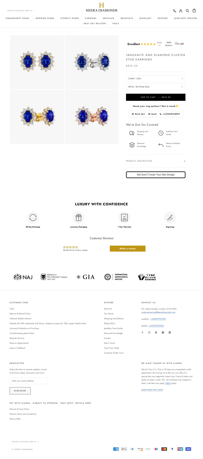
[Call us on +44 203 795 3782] (174, 10)
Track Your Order (111, 347)
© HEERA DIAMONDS (22, 449)
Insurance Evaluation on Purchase (24, 328)
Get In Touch (109, 343)
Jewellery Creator (185, 18)
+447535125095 (156, 325)
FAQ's (116, 23)
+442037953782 (158, 318)
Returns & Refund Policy (20, 313)
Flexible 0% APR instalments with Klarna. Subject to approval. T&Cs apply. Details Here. (48, 323)
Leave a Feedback (17, 347)
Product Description (139, 161)
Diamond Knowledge (113, 333)
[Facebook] (142, 332)
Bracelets (127, 18)
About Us (108, 308)
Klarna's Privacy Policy (19, 409)
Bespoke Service (17, 338)
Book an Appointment (19, 343)
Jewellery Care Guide (113, 328)
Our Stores (109, 313)
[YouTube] (163, 332)
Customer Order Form (114, 352)
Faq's (12, 308)
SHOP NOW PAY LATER (152, 389)
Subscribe (20, 390)
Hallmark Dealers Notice (20, 318)
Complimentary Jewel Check (22, 333)
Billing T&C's (109, 323)
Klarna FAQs (15, 418)
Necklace (109, 18)
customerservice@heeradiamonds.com (158, 312)
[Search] (187, 10)
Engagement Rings (17, 18)
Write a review (127, 248)
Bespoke (163, 18)
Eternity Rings (70, 18)
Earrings (91, 18)
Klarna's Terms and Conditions (23, 413)
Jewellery (146, 18)
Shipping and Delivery (114, 318)
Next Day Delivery (95, 23)
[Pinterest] (156, 332)
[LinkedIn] (170, 332)
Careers (107, 338)
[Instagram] (149, 332)
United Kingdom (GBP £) (19, 11)
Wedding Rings (45, 18)
